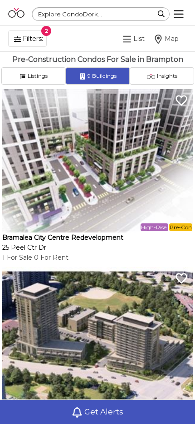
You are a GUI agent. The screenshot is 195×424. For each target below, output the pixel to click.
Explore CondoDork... (70, 14)
